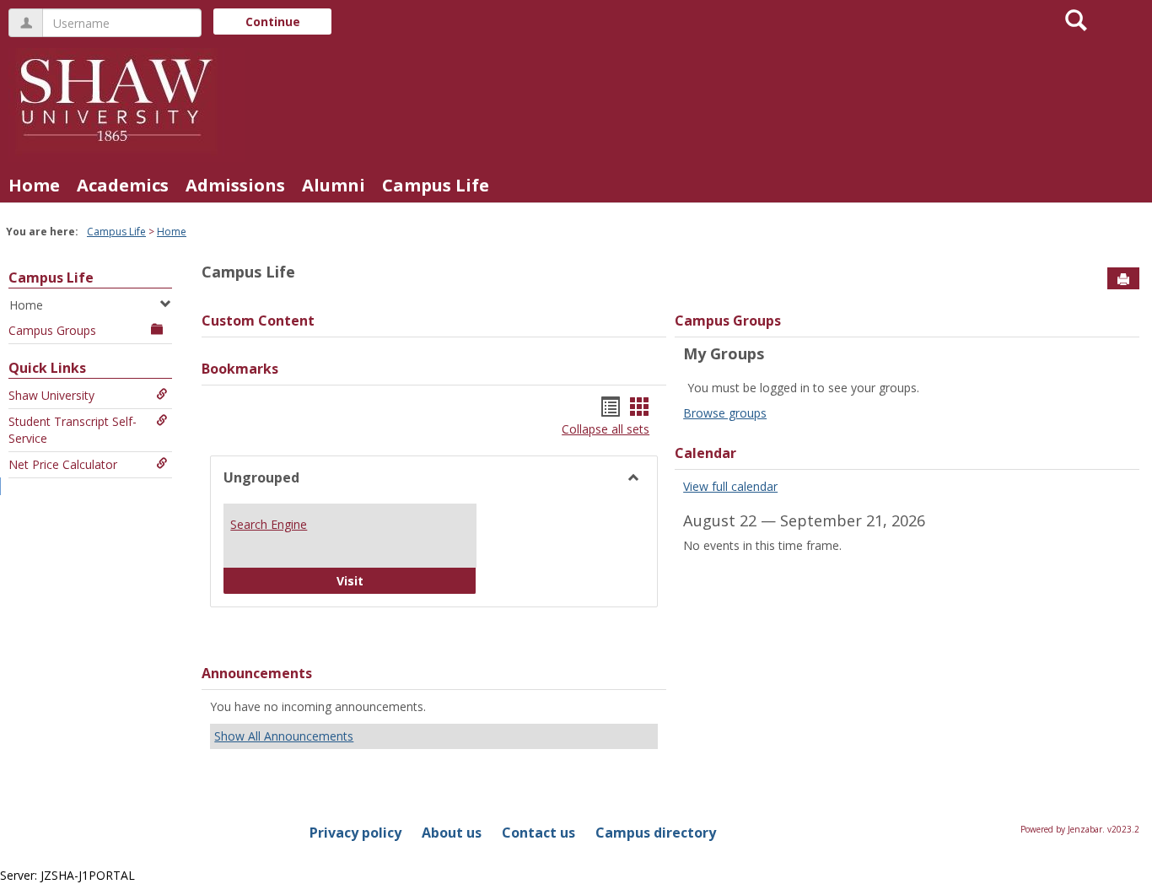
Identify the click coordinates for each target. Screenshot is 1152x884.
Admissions (235, 185)
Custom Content (258, 320)
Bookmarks (240, 368)
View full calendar (730, 486)
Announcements (257, 673)
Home (34, 185)
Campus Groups (52, 330)
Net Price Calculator (62, 464)
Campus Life (435, 185)
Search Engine (268, 524)
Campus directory (655, 832)
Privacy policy (355, 832)
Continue (272, 21)
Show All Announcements (283, 736)
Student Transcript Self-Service (72, 429)
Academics (123, 185)
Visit (392, 580)
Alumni (333, 185)
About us (452, 832)
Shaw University (51, 395)
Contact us (538, 832)
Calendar (705, 453)
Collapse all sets (605, 429)
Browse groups (725, 413)
